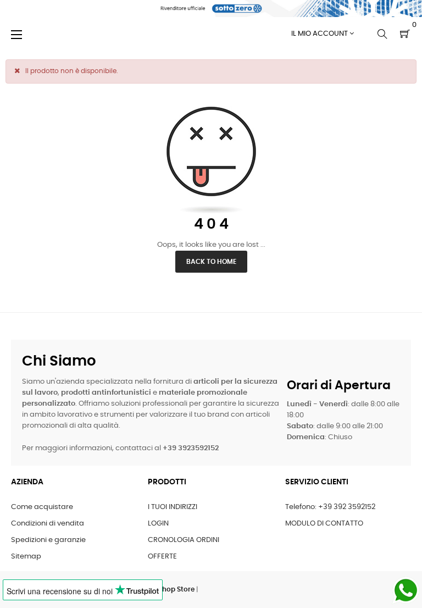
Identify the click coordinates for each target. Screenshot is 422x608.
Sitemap (26, 556)
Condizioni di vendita (47, 523)
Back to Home (211, 261)
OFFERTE (162, 556)
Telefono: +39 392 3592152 (330, 507)
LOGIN (158, 523)
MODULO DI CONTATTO (324, 523)
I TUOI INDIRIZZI (172, 507)
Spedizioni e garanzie (48, 540)
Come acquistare (42, 507)
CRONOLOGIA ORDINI (183, 540)
